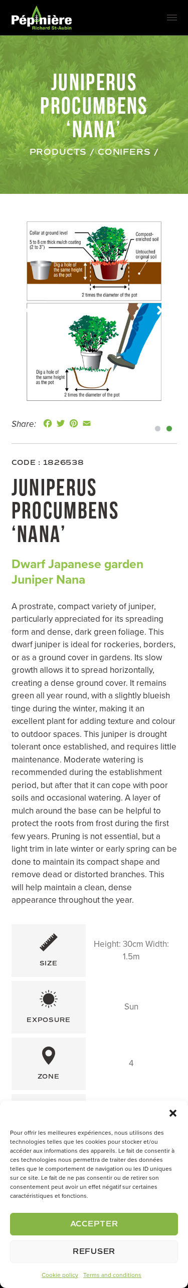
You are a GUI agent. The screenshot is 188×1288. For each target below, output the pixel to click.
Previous (29, 311)
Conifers (124, 152)
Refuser (94, 1251)
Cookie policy (60, 1274)
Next (160, 311)
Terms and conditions (112, 1274)
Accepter (94, 1223)
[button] (173, 1113)
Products (58, 152)
